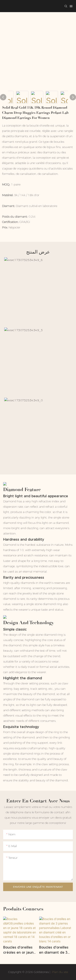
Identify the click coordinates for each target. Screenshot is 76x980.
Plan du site (59, 972)
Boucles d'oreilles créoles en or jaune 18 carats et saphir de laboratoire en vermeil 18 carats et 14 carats (19, 950)
